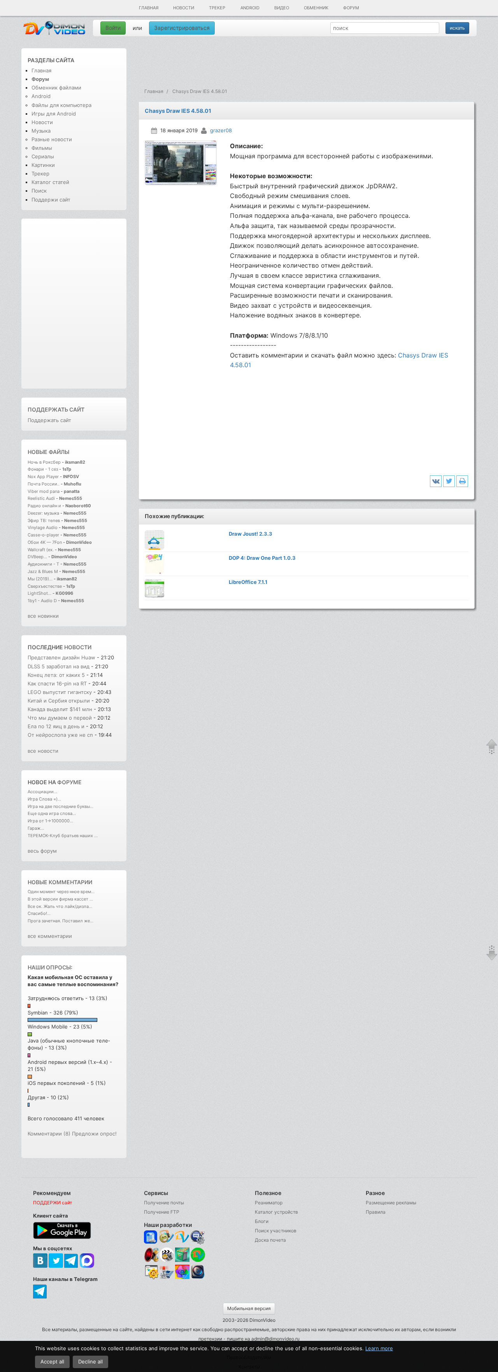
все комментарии (50, 936)
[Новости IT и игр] (167, 1278)
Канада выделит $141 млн (60, 709)
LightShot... (39, 593)
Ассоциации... (42, 791)
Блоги (261, 1221)
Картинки (43, 165)
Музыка (41, 131)
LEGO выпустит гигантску (60, 692)
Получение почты (164, 1203)
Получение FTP (161, 1212)
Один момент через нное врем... (61, 891)
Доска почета (270, 1240)
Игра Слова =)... (44, 799)
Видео (281, 8)
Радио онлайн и (44, 505)
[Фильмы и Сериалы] (198, 1278)
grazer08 (221, 130)
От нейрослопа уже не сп (60, 735)
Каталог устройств (276, 1212)
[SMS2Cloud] (198, 1237)
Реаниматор (268, 1203)
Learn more (379, 1348)
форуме (69, 782)
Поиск (39, 190)
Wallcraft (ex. (41, 549)
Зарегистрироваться (182, 28)
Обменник (316, 8)
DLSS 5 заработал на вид (58, 666)
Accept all (52, 1361)
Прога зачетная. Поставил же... (60, 920)
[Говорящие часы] (151, 1255)
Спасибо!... (39, 913)
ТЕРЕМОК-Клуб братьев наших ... (63, 835)
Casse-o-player (43, 535)
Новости (183, 8)
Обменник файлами (56, 87)
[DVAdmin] (151, 1272)
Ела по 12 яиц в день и (57, 726)
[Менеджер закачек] (198, 1255)
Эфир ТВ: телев (44, 520)
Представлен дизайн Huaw (61, 657)
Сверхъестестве (45, 586)
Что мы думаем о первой (60, 718)
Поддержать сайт (56, 409)
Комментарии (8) (49, 1133)
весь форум (42, 851)
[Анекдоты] (182, 1260)
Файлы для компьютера (61, 105)
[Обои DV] (182, 1278)
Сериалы (43, 156)
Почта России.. (44, 484)
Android (250, 8)
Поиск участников (275, 1231)
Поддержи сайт (51, 199)
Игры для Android (54, 113)
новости (77, 647)
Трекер (217, 8)
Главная (148, 8)
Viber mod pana (44, 491)
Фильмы (42, 148)
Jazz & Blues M (43, 571)
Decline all (90, 1361)
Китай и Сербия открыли (59, 700)
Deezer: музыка (43, 513)
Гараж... (36, 828)
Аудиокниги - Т (43, 564)
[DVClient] (182, 1237)
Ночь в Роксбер (44, 462)
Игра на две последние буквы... (60, 806)
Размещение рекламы (391, 1203)
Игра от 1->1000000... (50, 821)
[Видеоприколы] (167, 1260)
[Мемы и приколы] (167, 1237)
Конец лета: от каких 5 (57, 675)
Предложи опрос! (94, 1133)
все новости (43, 751)
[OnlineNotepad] (151, 1237)
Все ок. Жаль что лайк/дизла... (60, 906)
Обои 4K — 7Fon (45, 542)
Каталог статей (50, 182)
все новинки (43, 616)
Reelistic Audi (41, 498)
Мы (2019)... (40, 579)
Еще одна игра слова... (52, 813)
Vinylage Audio (43, 527)
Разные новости (52, 139)
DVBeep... (37, 556)
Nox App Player (43, 476)
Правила (376, 1212)
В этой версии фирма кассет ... (60, 899)
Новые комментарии (60, 882)
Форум (351, 8)
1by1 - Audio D (42, 600)
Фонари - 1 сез (43, 469)
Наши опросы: (50, 967)
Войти (113, 28)
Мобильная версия (249, 1308)
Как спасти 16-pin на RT (57, 683)
